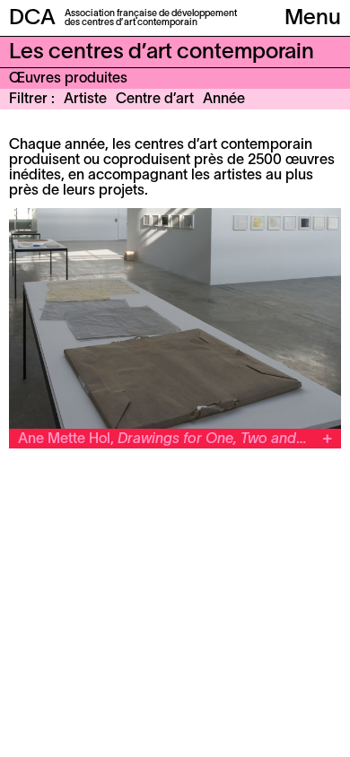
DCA (32, 19)
